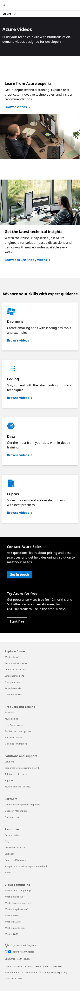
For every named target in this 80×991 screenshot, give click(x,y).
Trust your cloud (13, 682)
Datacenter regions (14, 675)
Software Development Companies (22, 804)
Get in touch (19, 574)
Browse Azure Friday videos (26, 260)
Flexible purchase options (18, 731)
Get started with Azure (16, 663)
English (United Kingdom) (23, 945)
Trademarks (56, 966)
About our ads (12, 972)
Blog (7, 841)
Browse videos (16, 107)
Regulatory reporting (56, 972)
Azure (7, 14)
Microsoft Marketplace (16, 810)
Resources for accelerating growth (22, 767)
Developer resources (15, 847)
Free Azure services (14, 724)
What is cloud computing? (18, 890)
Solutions (9, 761)
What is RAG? (11, 934)
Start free (17, 621)
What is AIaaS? (12, 915)
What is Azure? (12, 657)
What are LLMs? (13, 921)
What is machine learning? (18, 902)
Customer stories (13, 694)
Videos (8, 872)
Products (9, 712)
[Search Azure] (4, 5)
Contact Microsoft (14, 966)
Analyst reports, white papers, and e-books (26, 866)
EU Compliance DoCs (32, 972)
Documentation (12, 835)
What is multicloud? (14, 896)
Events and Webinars (15, 859)
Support (9, 780)
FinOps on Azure (13, 737)
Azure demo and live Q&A (18, 786)
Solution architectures (16, 774)
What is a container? (15, 927)
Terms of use (41, 966)
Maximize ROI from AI (16, 743)
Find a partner (12, 817)
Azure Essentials (13, 688)
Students (9, 853)
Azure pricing (11, 718)
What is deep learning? (16, 909)
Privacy (29, 966)
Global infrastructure (15, 669)
